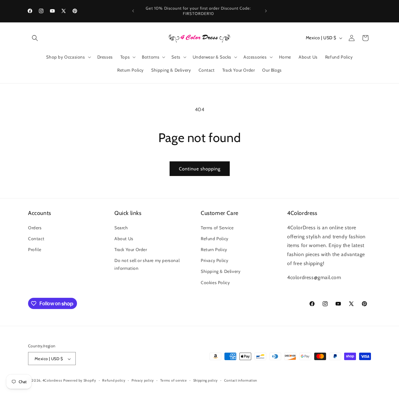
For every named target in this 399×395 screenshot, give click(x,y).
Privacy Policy (214, 260)
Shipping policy (205, 380)
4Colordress (52, 380)
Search (121, 227)
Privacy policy (143, 380)
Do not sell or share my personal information (147, 264)
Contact (36, 238)
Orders (35, 227)
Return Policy (214, 249)
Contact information (240, 380)
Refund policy (113, 380)
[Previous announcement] (133, 11)
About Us (123, 238)
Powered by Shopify (79, 380)
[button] (35, 38)
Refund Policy (214, 238)
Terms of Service (217, 227)
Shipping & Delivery (220, 271)
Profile (34, 249)
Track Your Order (130, 249)
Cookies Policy (215, 282)
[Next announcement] (266, 11)
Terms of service (173, 380)
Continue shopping (199, 169)
